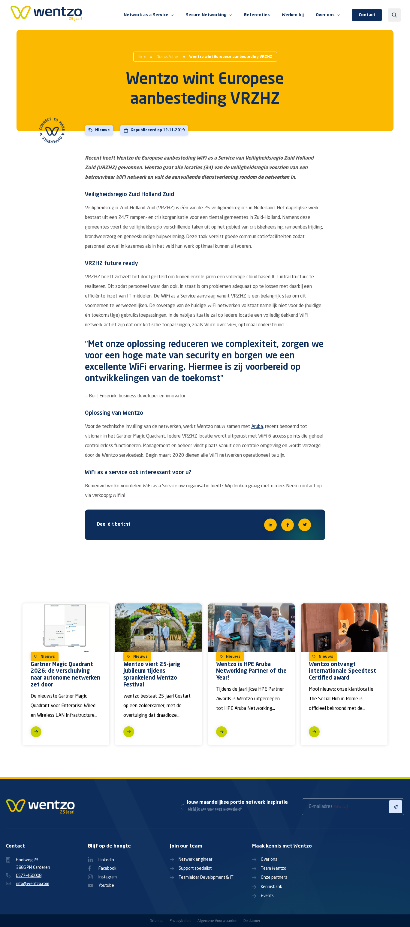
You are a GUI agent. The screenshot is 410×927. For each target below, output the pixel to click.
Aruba (257, 426)
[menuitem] (149, 15)
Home (142, 57)
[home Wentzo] (46, 15)
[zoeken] (394, 15)
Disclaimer (251, 921)
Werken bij (293, 15)
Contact (367, 15)
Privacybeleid (180, 921)
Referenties (257, 15)
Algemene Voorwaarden (217, 921)
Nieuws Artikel (168, 57)
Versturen (395, 806)
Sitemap (157, 921)
